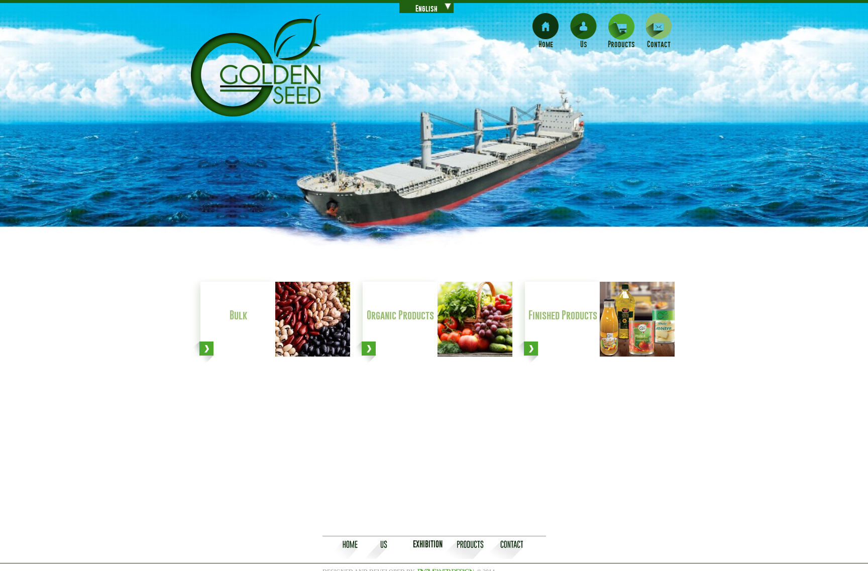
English (426, 8)
